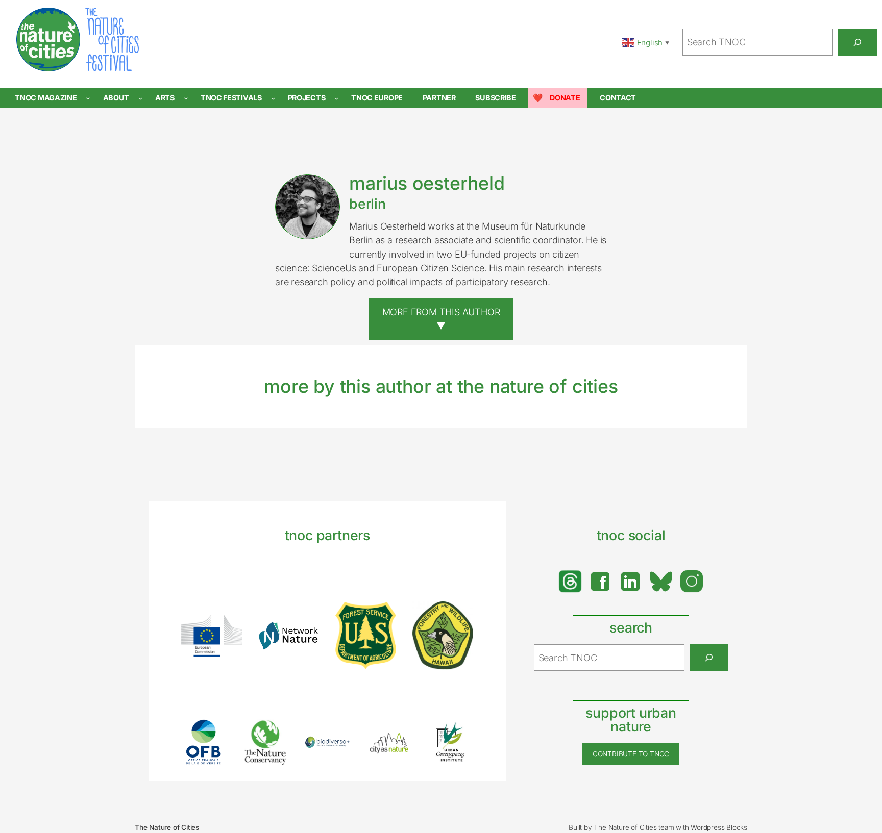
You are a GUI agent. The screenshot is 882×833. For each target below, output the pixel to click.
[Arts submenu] (186, 98)
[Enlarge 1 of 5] (213, 732)
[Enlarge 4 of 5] (399, 742)
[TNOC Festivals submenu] (273, 98)
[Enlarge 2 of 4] (306, 634)
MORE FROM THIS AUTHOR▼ (441, 318)
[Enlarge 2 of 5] (275, 732)
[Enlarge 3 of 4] (383, 615)
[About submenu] (140, 98)
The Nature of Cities (167, 827)
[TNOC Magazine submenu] (88, 98)
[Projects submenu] (336, 98)
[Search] (857, 42)
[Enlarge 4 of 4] (460, 615)
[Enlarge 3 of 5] (337, 749)
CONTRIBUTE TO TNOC (631, 754)
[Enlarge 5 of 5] (460, 732)
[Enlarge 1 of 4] (229, 628)
